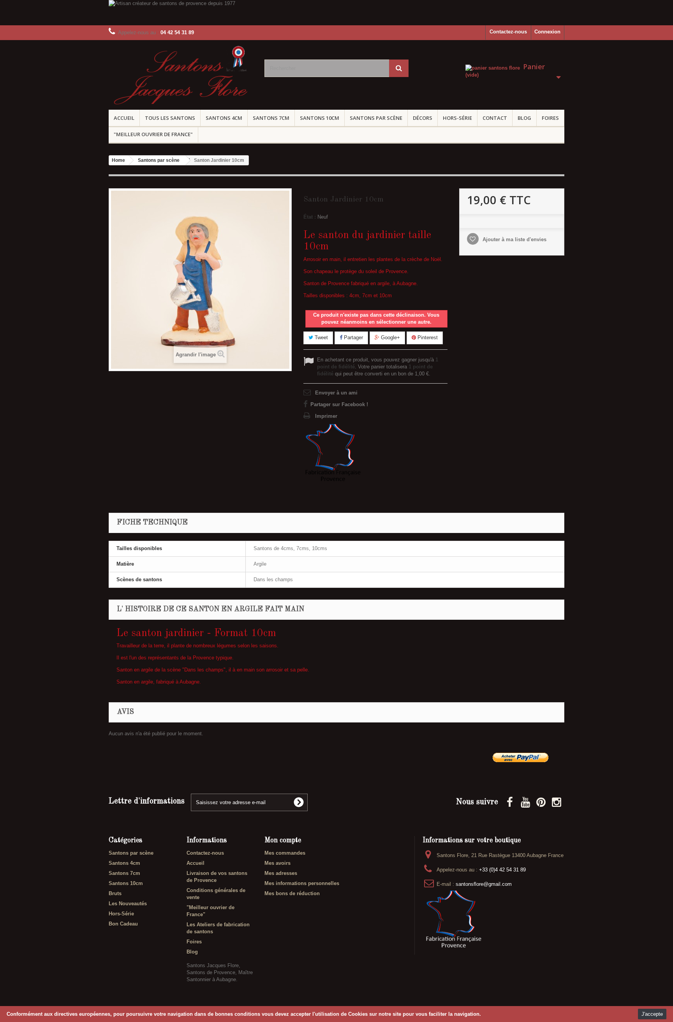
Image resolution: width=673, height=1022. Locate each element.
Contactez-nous (508, 32)
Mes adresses (280, 873)
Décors (422, 117)
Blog (524, 117)
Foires (550, 117)
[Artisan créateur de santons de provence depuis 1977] (336, 12)
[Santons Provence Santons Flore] (181, 77)
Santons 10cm (319, 117)
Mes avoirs (277, 863)
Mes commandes (284, 853)
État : (309, 217)
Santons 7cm (271, 117)
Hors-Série (457, 117)
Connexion (547, 32)
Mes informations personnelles (301, 883)
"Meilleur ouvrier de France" (153, 134)
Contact (495, 117)
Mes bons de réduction (292, 893)
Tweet (320, 337)
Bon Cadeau (123, 924)
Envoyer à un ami (336, 393)
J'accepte (652, 1014)
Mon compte (282, 840)
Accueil (124, 117)
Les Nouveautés (128, 903)
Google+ (389, 337)
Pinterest (427, 337)
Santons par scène (376, 117)
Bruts (115, 893)
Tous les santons (170, 117)
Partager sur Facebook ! (339, 404)
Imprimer (326, 416)
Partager (352, 337)
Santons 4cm (224, 117)
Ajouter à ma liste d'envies (513, 239)
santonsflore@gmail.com (484, 884)
